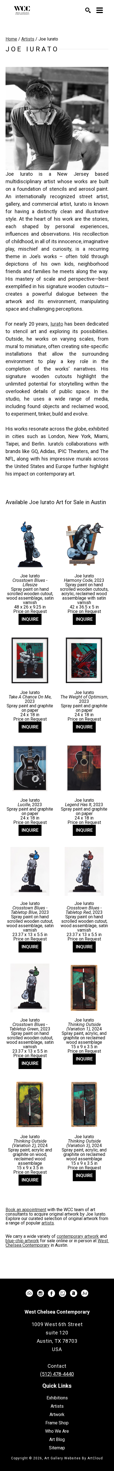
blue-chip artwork (22, 1240)
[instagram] (40, 1293)
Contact (57, 1366)
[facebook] (51, 1293)
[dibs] (84, 1293)
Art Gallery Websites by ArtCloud (73, 1458)
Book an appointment (26, 1209)
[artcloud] (29, 1293)
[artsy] (62, 1293)
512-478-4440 (57, 1358)
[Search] (88, 10)
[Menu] (99, 10)
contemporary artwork (78, 1236)
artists (48, 1223)
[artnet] (73, 1293)
